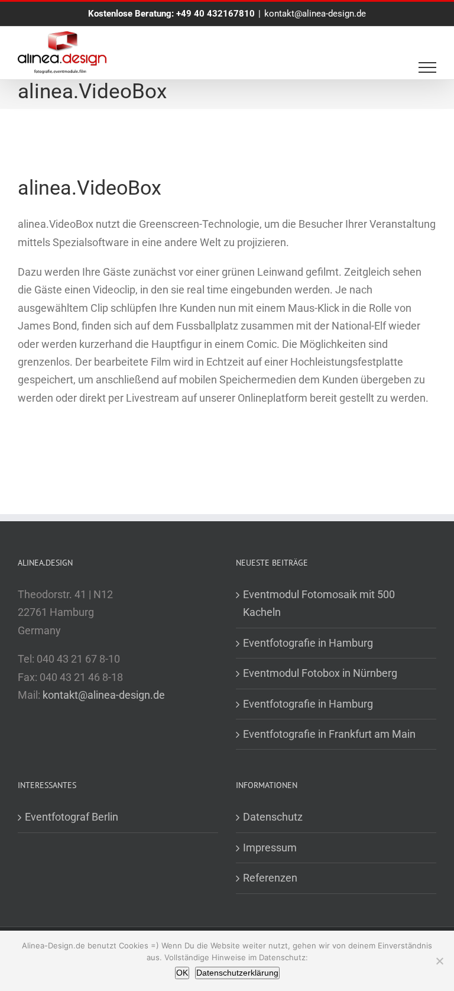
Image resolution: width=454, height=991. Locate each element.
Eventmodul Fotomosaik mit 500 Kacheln (319, 603)
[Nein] (439, 961)
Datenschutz (273, 817)
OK (182, 972)
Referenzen (270, 877)
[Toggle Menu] (428, 67)
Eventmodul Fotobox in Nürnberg (320, 673)
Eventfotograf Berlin (71, 817)
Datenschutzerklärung (237, 972)
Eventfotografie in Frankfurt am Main (329, 734)
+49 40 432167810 (215, 13)
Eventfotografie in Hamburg (308, 643)
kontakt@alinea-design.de (315, 13)
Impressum (270, 847)
